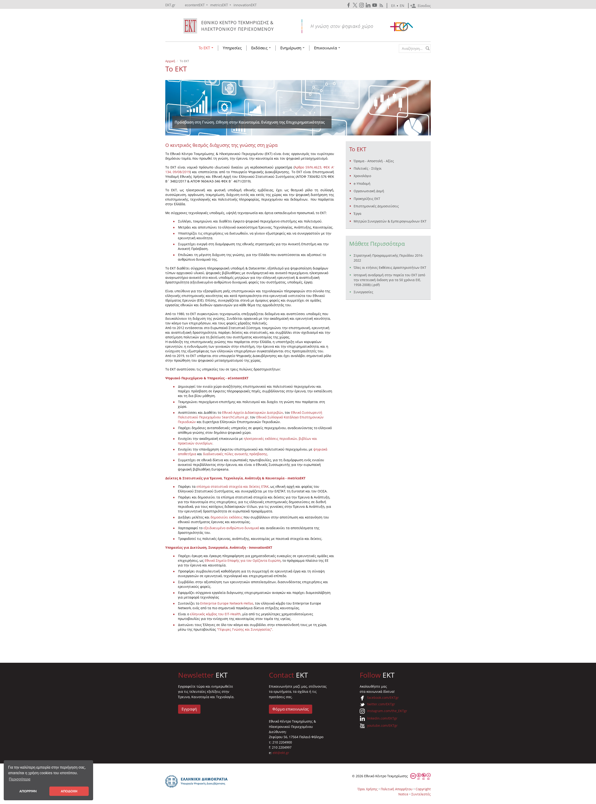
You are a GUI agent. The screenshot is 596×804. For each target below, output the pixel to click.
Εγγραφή (189, 709)
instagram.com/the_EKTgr (387, 711)
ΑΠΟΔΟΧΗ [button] (69, 791)
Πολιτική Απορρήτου (397, 789)
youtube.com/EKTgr (382, 725)
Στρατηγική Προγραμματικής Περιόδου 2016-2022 (388, 257)
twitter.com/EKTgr (381, 704)
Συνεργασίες (363, 292)
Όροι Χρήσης (368, 789)
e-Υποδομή (362, 183)
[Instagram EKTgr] (362, 5)
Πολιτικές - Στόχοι (368, 168)
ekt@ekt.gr (281, 752)
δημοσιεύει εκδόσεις (226, 517)
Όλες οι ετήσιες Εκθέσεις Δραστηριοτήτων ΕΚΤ (390, 267)
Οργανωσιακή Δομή (369, 191)
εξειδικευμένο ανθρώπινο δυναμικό (231, 528)
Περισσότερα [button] (19, 779)
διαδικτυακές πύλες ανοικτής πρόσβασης (234, 454)
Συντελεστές (421, 794)
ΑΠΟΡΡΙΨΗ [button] (28, 791)
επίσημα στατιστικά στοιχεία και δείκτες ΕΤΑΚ (232, 486)
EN (402, 5)
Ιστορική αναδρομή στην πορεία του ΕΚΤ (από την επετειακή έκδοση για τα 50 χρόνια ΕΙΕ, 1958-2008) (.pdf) (389, 280)
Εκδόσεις (259, 47)
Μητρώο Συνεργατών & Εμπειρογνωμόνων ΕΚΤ (390, 221)
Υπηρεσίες (232, 47)
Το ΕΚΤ (205, 47)
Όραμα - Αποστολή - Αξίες (374, 161)
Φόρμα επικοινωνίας (290, 709)
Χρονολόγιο (362, 176)
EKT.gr (170, 5)
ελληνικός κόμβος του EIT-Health (215, 614)
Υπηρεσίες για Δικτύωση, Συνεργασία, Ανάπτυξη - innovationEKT (218, 547)
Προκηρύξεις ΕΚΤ (367, 198)
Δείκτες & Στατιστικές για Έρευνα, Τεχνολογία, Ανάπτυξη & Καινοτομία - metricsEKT (235, 478)
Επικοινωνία (326, 47)
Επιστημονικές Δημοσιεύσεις (376, 206)
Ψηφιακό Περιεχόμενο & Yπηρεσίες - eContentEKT (206, 378)
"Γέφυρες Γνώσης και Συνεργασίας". (245, 629)
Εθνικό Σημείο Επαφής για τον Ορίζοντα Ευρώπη (243, 560)
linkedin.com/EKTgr (382, 718)
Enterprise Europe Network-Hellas (226, 603)
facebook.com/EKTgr (383, 697)
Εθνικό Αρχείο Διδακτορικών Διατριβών (252, 412)
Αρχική (170, 61)
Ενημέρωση (291, 47)
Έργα (357, 213)
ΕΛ (393, 5)
